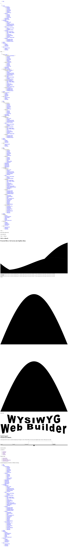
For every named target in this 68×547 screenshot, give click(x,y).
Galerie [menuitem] (4, 530)
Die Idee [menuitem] (8, 468)
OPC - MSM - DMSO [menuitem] (10, 497)
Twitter (4, 453)
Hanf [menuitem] (7, 514)
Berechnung (9, 10)
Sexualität (8, 209)
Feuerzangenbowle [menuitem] (8, 533)
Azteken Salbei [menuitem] (9, 477)
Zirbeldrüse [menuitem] (6, 485)
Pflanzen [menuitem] (6, 473)
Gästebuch (6, 94)
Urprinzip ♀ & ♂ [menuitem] (10, 522)
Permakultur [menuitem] (7, 479)
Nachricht (26, 444)
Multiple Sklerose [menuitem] (10, 520)
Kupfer (6, 219)
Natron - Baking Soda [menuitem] (10, 502)
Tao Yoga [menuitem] (8, 528)
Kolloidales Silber (10, 39)
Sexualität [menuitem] (8, 526)
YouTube (4, 454)
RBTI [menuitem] (6, 492)
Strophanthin (9, 195)
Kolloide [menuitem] (6, 506)
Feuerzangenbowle (8, 216)
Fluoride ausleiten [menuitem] (10, 490)
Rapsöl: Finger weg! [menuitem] (8, 537)
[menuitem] (35, 53)
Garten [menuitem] (4, 465)
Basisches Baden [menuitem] (9, 513)
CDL (8, 33)
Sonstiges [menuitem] (4, 531)
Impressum (6, 45)
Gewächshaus (7, 6)
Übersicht (8, 7)
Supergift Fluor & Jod (10, 24)
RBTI (6, 26)
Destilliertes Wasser (10, 29)
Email (14, 444)
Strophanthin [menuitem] (9, 512)
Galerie (4, 42)
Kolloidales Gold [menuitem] (10, 508)
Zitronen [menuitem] (8, 474)
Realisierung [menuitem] (9, 472)
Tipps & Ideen (7, 19)
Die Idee (8, 8)
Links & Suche (7, 47)
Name (1, 444)
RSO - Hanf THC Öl (10, 198)
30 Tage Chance (9, 208)
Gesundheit (4, 20)
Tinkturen (8, 201)
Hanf (7, 160)
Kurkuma (8, 16)
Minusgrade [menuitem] (7, 483)
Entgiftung (6, 30)
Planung (8, 11)
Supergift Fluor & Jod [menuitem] (10, 489)
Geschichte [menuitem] (9, 469)
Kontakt (6, 93)
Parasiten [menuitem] (8, 519)
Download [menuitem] (6, 545)
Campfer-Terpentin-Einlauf (11, 186)
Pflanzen (6, 13)
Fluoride (8, 72)
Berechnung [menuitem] (9, 470)
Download (6, 49)
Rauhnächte (9, 206)
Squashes (8, 15)
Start (3, 101)
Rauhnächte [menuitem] (9, 523)
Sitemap (6, 48)
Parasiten (8, 203)
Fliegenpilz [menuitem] (9, 478)
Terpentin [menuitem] (8, 505)
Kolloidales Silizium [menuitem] (10, 509)
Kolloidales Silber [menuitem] (10, 507)
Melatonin (8, 174)
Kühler (6, 218)
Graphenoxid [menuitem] (9, 499)
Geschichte (9, 9)
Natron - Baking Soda (10, 37)
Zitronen (8, 14)
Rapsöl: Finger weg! (8, 220)
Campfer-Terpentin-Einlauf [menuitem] (11, 503)
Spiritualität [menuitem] (9, 524)
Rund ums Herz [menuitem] (7, 521)
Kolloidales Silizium (10, 192)
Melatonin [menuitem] (8, 491)
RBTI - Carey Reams (10, 27)
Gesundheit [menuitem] (4, 484)
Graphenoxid (9, 34)
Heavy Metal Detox (10, 31)
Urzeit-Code (9, 17)
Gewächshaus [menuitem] (7, 466)
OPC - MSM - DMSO (10, 32)
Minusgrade (7, 166)
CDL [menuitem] (8, 498)
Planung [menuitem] (8, 471)
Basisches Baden (9, 196)
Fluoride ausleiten (10, 25)
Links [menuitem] (3, 542)
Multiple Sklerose (10, 204)
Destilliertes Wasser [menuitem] (10, 495)
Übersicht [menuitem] (8, 467)
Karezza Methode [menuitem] (10, 527)
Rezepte (6, 215)
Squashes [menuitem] (8, 475)
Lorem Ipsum (5, 458)
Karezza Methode (10, 210)
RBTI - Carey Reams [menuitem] (10, 493)
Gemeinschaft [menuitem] (7, 540)
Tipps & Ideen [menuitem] (7, 482)
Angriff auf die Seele (10, 73)
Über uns (4, 43)
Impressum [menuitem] (6, 541)
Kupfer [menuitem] (6, 536)
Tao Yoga (8, 211)
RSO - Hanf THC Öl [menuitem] (10, 515)
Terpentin (8, 188)
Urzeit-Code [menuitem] (7, 481)
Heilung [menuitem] (6, 511)
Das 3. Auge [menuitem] (9, 486)
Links (3, 46)
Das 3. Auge (9, 22)
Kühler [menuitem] (6, 535)
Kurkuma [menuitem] (8, 501)
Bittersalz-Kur (9, 187)
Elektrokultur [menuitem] (7, 480)
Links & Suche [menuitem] (7, 543)
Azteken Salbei (9, 161)
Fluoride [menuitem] (8, 487)
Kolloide (6, 38)
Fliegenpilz (9, 162)
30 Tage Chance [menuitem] (9, 525)
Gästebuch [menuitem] (6, 539)
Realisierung (9, 12)
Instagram (4, 452)
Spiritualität (9, 207)
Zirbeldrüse (6, 21)
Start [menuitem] (3, 464)
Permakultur (7, 18)
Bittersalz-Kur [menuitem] (9, 504)
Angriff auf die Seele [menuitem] (10, 488)
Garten (4, 5)
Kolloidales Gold (10, 40)
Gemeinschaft (7, 224)
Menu (1, 51)
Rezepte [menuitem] (6, 532)
